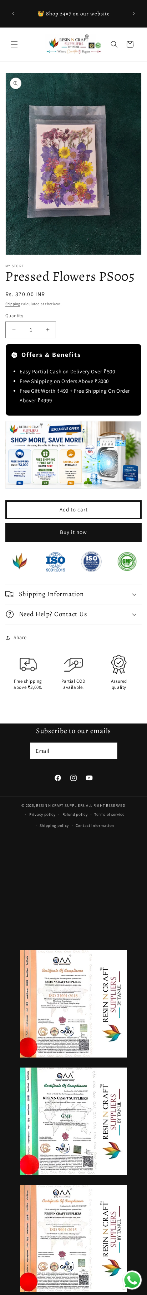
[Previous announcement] (13, 13)
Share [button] (20, 637)
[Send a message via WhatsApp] (132, 1280)
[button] (14, 44)
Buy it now (73, 532)
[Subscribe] (109, 750)
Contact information (95, 825)
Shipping (12, 303)
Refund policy (75, 814)
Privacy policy (42, 814)
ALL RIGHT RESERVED (106, 805)
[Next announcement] (134, 13)
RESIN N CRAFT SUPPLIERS (60, 805)
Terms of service (109, 814)
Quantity (14, 316)
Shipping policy (54, 825)
